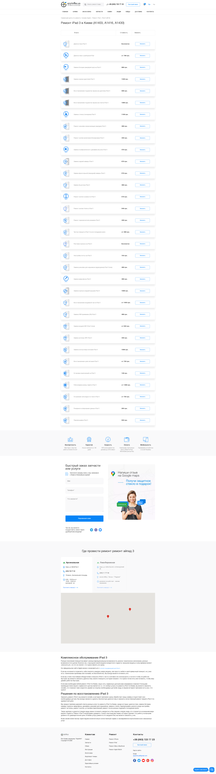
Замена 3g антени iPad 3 (82, 185)
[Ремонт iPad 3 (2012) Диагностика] (66, 44)
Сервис (87, 739)
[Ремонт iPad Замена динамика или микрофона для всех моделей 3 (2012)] (66, 279)
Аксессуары (89, 753)
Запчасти (88, 742)
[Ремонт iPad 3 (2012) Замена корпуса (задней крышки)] (66, 291)
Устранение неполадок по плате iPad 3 (86, 396)
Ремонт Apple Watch (115, 749)
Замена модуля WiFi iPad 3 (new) (84, 326)
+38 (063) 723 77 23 (116, 4)
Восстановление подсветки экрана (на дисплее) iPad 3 (92, 91)
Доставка (88, 760)
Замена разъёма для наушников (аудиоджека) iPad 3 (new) (93, 267)
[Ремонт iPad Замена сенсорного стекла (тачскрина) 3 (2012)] (66, 114)
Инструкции (88, 749)
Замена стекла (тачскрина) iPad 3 (85, 114)
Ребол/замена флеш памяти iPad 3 (85, 385)
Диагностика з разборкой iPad (84, 55)
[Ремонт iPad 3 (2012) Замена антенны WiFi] (66, 338)
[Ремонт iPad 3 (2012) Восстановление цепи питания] (66, 361)
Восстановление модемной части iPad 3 (87, 302)
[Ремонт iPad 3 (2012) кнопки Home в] (66, 208)
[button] (108, 616)
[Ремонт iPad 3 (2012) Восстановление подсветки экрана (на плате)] (66, 102)
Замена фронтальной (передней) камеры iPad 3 (89, 173)
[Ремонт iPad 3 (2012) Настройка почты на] (66, 255)
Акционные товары (91, 756)
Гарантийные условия (91, 763)
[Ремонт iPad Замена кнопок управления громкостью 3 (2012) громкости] (66, 196)
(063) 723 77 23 (70, 571)
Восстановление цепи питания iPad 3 (86, 361)
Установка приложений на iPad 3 (84, 373)
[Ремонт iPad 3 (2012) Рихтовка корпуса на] (66, 243)
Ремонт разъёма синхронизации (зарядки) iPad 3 (90, 126)
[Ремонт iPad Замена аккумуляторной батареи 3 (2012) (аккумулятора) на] (66, 67)
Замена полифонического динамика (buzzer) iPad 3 (90, 149)
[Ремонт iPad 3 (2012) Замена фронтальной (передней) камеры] (66, 173)
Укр (154, 4)
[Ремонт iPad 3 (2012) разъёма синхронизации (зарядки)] (66, 126)
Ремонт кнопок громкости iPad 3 (84, 196)
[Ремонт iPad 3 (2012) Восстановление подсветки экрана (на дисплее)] (66, 91)
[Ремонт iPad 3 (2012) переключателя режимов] (66, 220)
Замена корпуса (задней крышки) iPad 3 (87, 291)
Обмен (87, 746)
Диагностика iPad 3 (80, 44)
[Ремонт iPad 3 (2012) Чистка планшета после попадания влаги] (66, 232)
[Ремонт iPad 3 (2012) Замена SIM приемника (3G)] (66, 314)
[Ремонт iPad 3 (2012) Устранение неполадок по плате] (66, 396)
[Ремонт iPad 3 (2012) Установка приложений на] (66, 373)
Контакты (88, 767)
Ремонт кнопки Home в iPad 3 (83, 208)
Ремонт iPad (96, 18)
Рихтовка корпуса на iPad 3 (83, 244)
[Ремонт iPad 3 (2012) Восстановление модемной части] (66, 302)
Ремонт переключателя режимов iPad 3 (87, 220)
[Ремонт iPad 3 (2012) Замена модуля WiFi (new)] (66, 326)
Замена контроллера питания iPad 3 (86, 349)
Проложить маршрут (69, 587)
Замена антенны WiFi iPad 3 (83, 338)
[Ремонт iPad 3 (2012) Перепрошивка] (66, 420)
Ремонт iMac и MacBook (117, 746)
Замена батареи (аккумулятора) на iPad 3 (87, 67)
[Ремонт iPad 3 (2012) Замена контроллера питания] (66, 349)
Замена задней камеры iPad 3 (83, 161)
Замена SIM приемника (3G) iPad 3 (85, 314)
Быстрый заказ (133, 4)
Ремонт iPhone (113, 739)
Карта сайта (137, 750)
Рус (149, 4)
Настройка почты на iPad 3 (83, 255)
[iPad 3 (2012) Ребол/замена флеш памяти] (66, 385)
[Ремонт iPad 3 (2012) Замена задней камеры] (66, 161)
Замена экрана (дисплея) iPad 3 (84, 79)
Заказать (142, 43)
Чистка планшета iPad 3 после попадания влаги (89, 232)
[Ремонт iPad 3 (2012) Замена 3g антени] (66, 185)
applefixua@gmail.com (140, 755)
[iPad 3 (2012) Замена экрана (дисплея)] (66, 79)
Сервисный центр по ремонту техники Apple (76, 18)
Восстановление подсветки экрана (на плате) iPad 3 (91, 102)
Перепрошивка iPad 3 (81, 420)
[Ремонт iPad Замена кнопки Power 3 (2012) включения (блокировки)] (66, 138)
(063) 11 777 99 (104, 573)
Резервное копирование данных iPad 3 (86, 408)
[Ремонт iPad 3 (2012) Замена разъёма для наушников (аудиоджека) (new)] (66, 267)
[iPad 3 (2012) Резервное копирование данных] (66, 408)
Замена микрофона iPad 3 (82, 279)
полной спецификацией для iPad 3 (110, 668)
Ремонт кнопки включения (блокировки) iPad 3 (89, 138)
